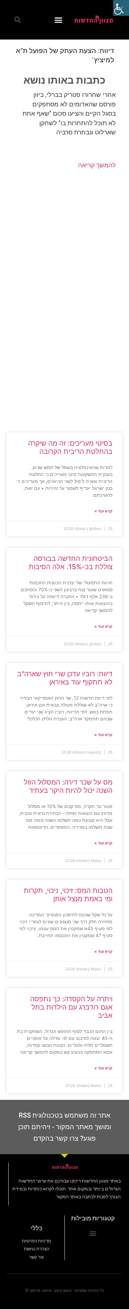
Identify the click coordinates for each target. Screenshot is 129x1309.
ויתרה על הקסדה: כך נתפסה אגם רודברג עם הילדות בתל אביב (71, 1007)
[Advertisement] (64, 235)
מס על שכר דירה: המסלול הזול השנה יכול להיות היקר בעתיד (68, 786)
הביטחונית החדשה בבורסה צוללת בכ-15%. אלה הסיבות (70, 562)
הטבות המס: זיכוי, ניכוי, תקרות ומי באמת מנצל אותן (68, 894)
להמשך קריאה (97, 165)
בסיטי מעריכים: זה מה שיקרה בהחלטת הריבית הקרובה (70, 447)
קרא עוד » (103, 511)
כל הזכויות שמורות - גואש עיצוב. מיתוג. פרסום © (64, 1290)
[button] (58, 20)
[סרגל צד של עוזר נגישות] (121, 8)
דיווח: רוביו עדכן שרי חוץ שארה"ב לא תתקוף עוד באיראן (64, 678)
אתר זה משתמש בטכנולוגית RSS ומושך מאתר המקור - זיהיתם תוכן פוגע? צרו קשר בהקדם (64, 1126)
